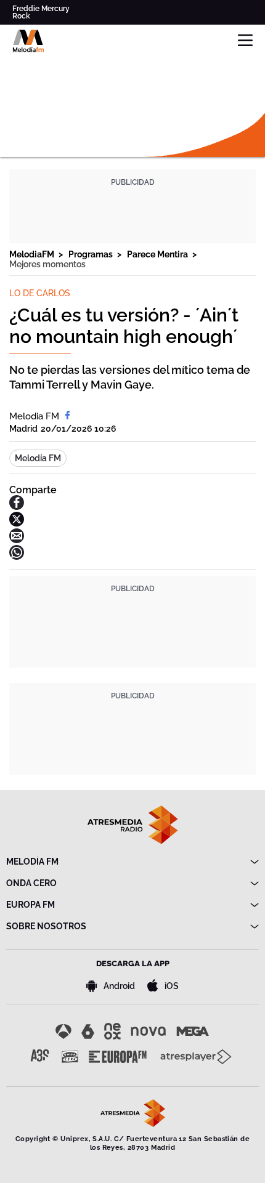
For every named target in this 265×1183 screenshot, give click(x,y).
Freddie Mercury (41, 8)
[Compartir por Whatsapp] (16, 556)
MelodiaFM (32, 254)
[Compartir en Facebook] (16, 506)
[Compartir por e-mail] (16, 540)
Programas (91, 254)
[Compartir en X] (16, 523)
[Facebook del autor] (67, 416)
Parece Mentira (158, 254)
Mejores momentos (47, 264)
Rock (21, 16)
